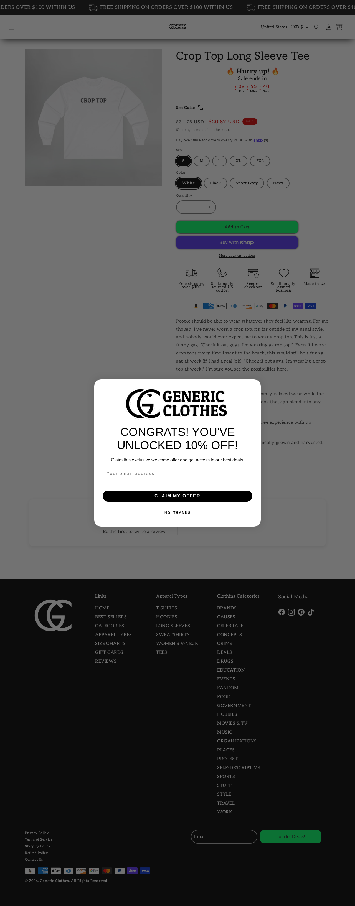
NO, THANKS (177, 513)
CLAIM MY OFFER (177, 496)
